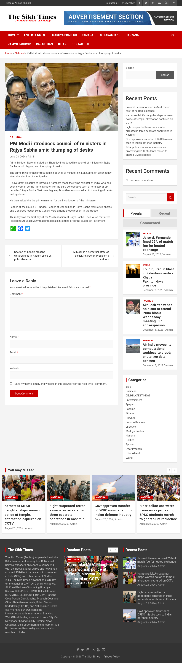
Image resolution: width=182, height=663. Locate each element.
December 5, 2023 (153, 290)
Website (14, 368)
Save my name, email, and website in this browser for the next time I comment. (61, 383)
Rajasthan (44, 44)
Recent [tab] (164, 213)
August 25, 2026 (152, 254)
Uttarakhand (110, 35)
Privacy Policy (128, 3)
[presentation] (169, 470)
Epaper (130, 404)
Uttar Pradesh (134, 449)
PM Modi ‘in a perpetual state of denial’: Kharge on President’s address (90, 255)
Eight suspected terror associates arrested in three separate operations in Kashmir (149, 131)
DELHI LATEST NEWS (138, 395)
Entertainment (35, 35)
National (16, 137)
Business (148, 340)
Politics (148, 301)
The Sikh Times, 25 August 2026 (155, 508)
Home (12, 35)
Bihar (62, 44)
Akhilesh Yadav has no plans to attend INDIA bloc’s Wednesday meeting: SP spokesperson (157, 315)
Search (130, 67)
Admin (31, 156)
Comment (16, 294)
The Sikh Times (91, 656)
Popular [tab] (136, 213)
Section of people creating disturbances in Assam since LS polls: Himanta (33, 255)
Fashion (130, 409)
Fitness (130, 413)
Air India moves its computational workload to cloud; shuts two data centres (157, 353)
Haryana (132, 35)
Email (14, 352)
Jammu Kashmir (19, 44)
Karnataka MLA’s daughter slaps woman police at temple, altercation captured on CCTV (149, 119)
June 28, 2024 (18, 156)
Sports (147, 233)
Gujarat (88, 35)
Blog (128, 386)
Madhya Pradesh (64, 35)
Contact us (111, 3)
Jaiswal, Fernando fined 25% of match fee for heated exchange (158, 244)
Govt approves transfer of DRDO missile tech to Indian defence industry (68, 510)
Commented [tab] (150, 223)
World (146, 265)
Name (14, 336)
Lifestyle (131, 426)
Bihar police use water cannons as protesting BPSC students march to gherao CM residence (146, 151)
